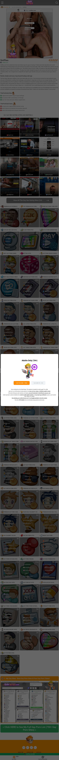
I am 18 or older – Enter (21, 383)
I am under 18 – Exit (38, 383)
